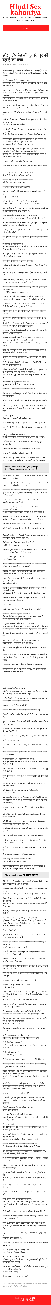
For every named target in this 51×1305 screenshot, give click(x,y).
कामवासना (19, 1283)
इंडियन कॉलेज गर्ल (11, 1283)
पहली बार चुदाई (6, 1286)
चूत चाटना (44, 1283)
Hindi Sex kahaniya (25, 9)
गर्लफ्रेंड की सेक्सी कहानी (34, 1283)
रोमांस (25, 1286)
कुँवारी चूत (25, 1283)
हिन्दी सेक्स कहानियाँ (23, 64)
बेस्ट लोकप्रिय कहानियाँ (17, 1286)
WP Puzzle (30, 1300)
